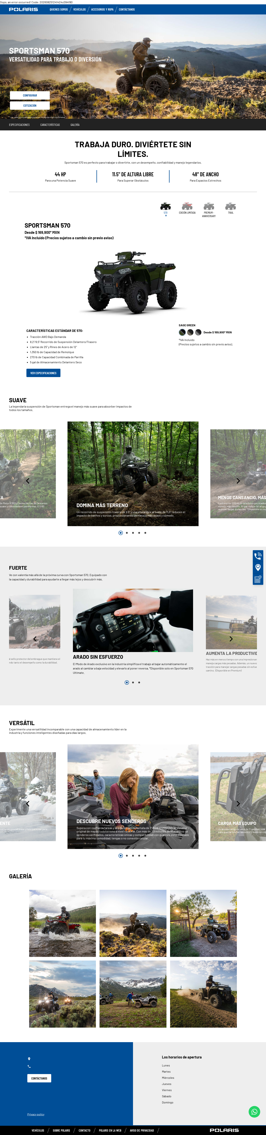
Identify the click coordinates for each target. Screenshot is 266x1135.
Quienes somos (59, 9)
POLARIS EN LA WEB (110, 1130)
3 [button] (133, 533)
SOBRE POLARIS (61, 1130)
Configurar (30, 95)
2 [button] (127, 533)
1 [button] (121, 533)
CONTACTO (84, 1130)
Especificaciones (19, 125)
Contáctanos (127, 9)
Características (50, 125)
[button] (28, 481)
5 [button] (145, 533)
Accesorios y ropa (102, 9)
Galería (75, 125)
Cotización (29, 105)
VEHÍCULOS (38, 1130)
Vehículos (79, 9)
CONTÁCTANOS (39, 1078)
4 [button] (139, 533)
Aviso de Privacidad (142, 1130)
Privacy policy (35, 1114)
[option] (133, 474)
